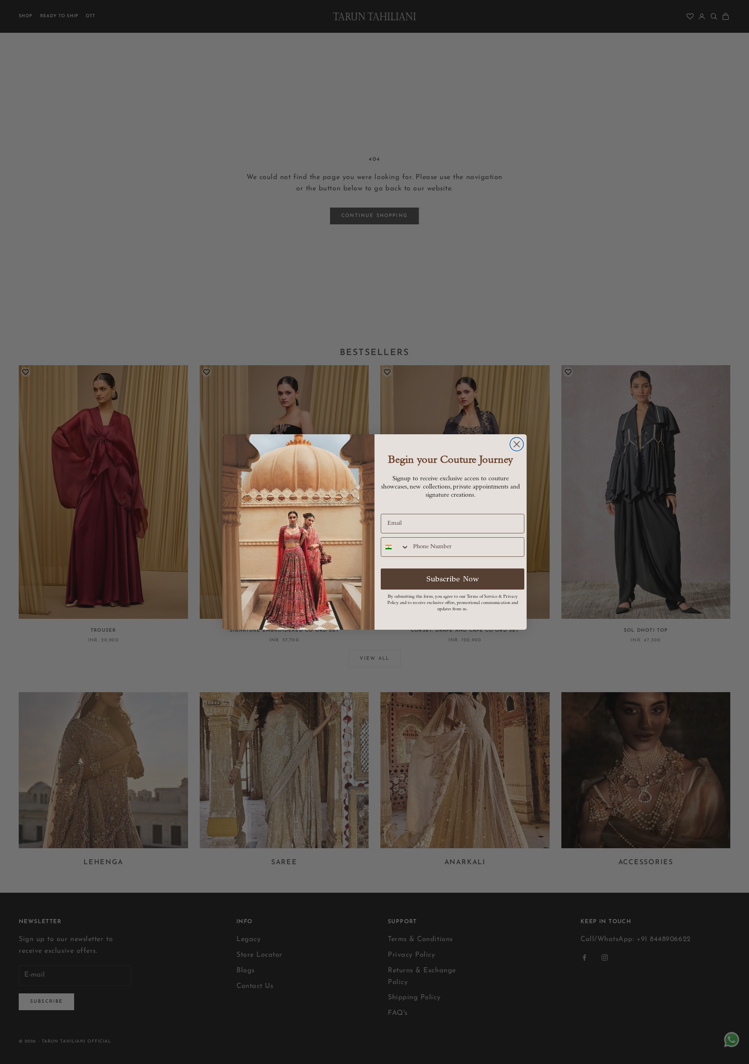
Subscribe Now (452, 579)
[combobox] (395, 547)
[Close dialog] (517, 444)
